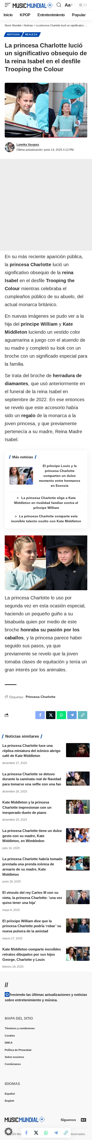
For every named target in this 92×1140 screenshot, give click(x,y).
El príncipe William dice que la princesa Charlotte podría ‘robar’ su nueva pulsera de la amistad (31, 926)
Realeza (31, 34)
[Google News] (83, 1120)
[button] (9, 5)
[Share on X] (36, 1133)
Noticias (13, 34)
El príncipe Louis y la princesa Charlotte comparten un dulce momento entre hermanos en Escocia (59, 475)
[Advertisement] (46, 205)
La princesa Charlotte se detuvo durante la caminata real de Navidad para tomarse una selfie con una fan (31, 779)
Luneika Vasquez (28, 144)
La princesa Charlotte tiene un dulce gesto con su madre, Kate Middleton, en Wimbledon (32, 836)
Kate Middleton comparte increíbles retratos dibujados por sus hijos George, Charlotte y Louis (31, 954)
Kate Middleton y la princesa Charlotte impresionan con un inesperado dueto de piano (26, 807)
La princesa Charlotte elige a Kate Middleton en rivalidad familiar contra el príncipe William (46, 503)
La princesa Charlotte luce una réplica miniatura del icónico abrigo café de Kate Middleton (31, 751)
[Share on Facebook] (26, 1133)
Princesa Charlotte (40, 697)
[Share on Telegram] (56, 1133)
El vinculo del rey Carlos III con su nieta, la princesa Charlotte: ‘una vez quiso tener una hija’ (32, 898)
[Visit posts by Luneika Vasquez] (10, 147)
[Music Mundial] (33, 5)
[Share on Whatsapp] (46, 1133)
